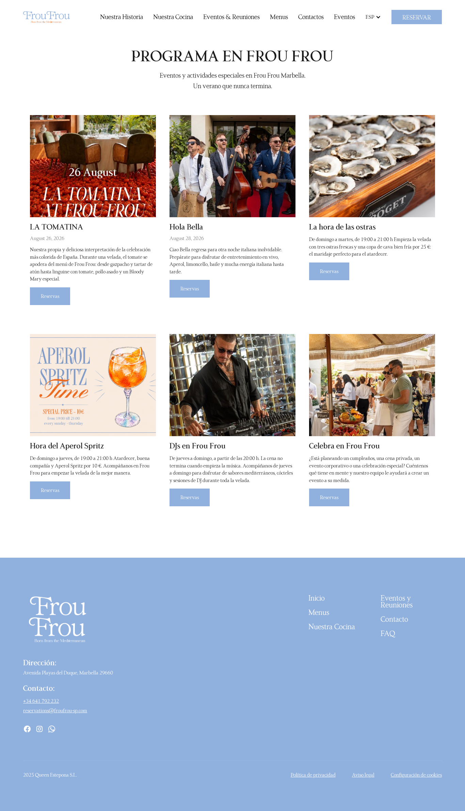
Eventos (344, 17)
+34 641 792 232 (41, 701)
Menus (279, 17)
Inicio (316, 598)
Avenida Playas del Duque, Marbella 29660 (68, 672)
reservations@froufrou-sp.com (55, 710)
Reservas (50, 296)
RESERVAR (416, 17)
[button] (375, 17)
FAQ (388, 633)
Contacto (394, 619)
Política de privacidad (313, 775)
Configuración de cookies (416, 775)
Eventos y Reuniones (397, 601)
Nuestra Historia (121, 17)
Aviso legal (363, 775)
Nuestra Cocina (173, 17)
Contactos (311, 17)
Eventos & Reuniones (231, 17)
